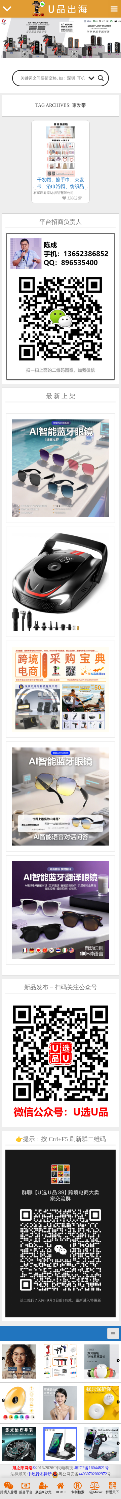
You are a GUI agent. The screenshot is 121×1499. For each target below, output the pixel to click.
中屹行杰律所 (40, 1474)
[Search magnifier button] (101, 78)
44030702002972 (93, 1474)
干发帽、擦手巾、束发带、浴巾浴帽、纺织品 (60, 183)
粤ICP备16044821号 (91, 1468)
